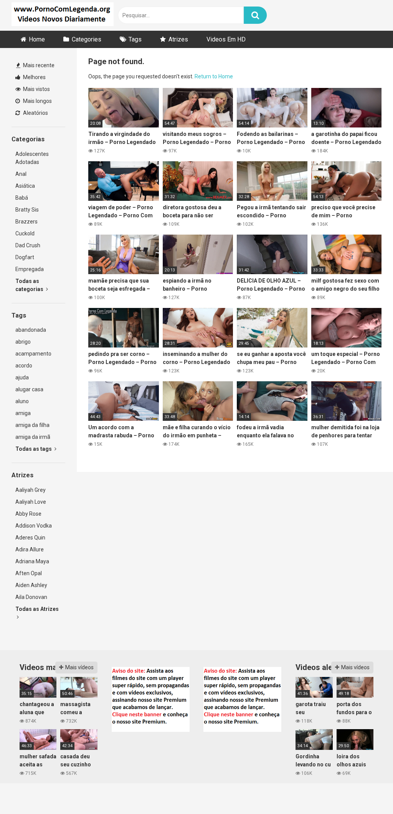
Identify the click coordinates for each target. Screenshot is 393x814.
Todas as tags (34, 449)
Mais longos (37, 101)
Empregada (29, 269)
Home (37, 39)
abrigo (23, 342)
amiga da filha (32, 425)
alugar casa (29, 389)
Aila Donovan (31, 597)
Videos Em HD (226, 39)
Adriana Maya (32, 561)
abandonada (30, 330)
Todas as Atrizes (37, 609)
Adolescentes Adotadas (32, 158)
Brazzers (26, 221)
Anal (20, 174)
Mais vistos (36, 89)
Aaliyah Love (30, 502)
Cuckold (25, 233)
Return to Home (214, 76)
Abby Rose (28, 514)
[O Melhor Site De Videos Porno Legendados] (63, 15)
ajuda (22, 377)
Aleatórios (35, 113)
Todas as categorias (30, 285)
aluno (22, 401)
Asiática (25, 186)
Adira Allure (29, 549)
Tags (135, 39)
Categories (86, 39)
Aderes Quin (30, 537)
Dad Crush (27, 245)
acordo (23, 365)
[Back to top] (367, 791)
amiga (23, 413)
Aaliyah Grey (30, 490)
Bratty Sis (27, 210)
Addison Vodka (33, 526)
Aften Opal (28, 573)
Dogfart (24, 257)
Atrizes (178, 39)
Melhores (34, 77)
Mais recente (38, 65)
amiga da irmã (32, 437)
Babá (21, 198)
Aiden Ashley (31, 585)
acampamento (33, 354)
